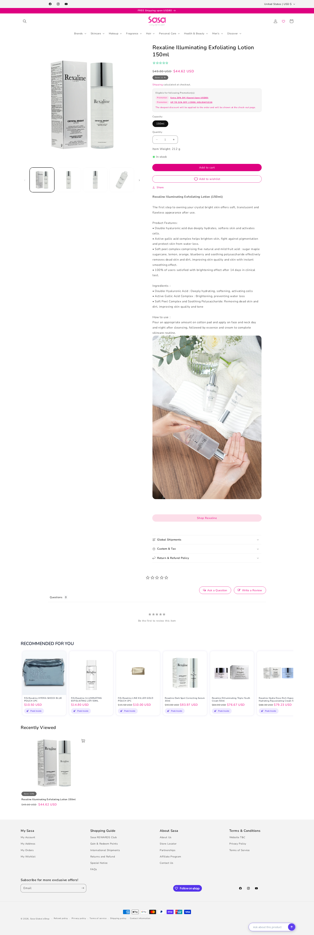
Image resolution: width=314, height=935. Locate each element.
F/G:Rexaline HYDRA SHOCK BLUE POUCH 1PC (43, 699)
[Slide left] (25, 180)
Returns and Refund (102, 856)
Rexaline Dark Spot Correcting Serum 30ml (185, 699)
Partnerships (167, 850)
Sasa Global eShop (40, 918)
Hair (148, 33)
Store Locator (168, 843)
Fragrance (132, 33)
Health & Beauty (194, 33)
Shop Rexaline (207, 518)
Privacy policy (79, 918)
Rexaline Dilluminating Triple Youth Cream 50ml (231, 699)
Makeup (113, 33)
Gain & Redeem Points (104, 843)
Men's (216, 33)
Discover (232, 33)
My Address (28, 843)
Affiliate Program (170, 856)
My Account (28, 837)
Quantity (157, 132)
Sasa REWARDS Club (103, 837)
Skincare (96, 33)
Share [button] (160, 187)
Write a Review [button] (252, 590)
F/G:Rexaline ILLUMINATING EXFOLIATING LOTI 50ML (86, 699)
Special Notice (99, 863)
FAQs (93, 869)
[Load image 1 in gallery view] (42, 180)
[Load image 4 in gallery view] (121, 180)
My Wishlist (28, 856)
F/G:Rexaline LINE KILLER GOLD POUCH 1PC (135, 699)
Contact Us (166, 863)
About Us (166, 837)
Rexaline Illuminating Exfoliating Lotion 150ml (48, 799)
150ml (160, 123)
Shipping (157, 84)
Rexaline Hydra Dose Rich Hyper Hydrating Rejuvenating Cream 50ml (278, 699)
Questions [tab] (56, 597)
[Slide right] (139, 180)
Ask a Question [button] (217, 590)
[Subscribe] (82, 888)
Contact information (140, 918)
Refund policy (61, 918)
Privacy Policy (237, 843)
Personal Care (167, 33)
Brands (78, 33)
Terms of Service (239, 850)
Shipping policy (118, 918)
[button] (25, 21)
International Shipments (105, 850)
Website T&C (237, 837)
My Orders (27, 850)
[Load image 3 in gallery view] (95, 180)
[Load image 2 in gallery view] (68, 180)
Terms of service (98, 918)
